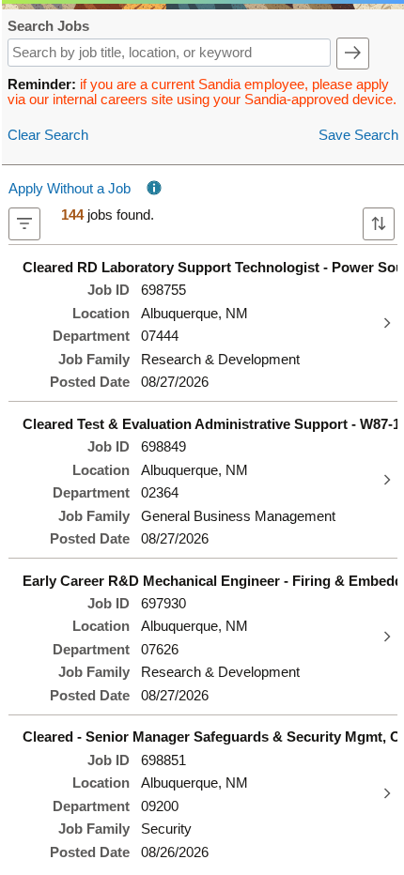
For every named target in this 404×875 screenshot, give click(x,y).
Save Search (358, 135)
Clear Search (48, 135)
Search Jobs (48, 27)
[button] (353, 53)
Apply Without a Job (69, 188)
